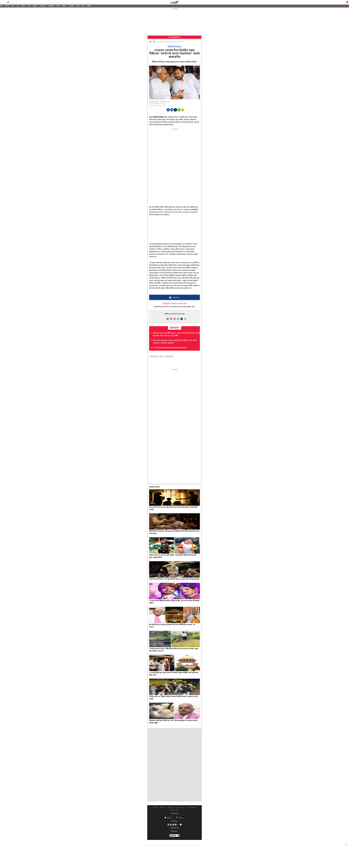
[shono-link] (347, 2)
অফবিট (89, 6)
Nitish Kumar (153, 356)
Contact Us (163, 808)
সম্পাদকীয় (71, 6)
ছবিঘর (58, 6)
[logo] (174, 3)
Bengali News (169, 356)
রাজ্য (13, 6)
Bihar (161, 356)
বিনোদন (35, 6)
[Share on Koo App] (182, 111)
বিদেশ (23, 6)
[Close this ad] (346, 844)
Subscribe (170, 808)
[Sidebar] (8, 2)
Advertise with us (179, 808)
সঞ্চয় (78, 6)
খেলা (29, 6)
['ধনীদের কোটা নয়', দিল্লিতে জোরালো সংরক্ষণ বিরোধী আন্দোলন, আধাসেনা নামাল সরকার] (174, 687)
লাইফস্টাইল (51, 6)
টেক (83, 6)
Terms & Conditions (191, 808)
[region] (174, 21)
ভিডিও (64, 6)
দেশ (18, 6)
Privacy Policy (174, 810)
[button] (168, 109)
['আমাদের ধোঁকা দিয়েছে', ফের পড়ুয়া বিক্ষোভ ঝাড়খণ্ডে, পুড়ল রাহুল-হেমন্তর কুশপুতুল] (174, 569)
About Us (155, 808)
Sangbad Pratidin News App (174, 303)
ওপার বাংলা (42, 6)
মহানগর (7, 6)
